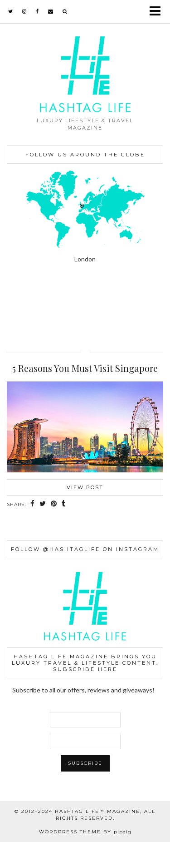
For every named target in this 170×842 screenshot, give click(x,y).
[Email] (50, 11)
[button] (158, 11)
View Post (85, 487)
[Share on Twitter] (43, 504)
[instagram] (24, 11)
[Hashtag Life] (85, 56)
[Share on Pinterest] (54, 504)
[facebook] (37, 11)
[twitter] (10, 11)
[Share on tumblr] (63, 504)
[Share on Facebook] (32, 504)
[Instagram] (21, 307)
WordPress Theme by (85, 832)
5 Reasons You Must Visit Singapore (85, 368)
